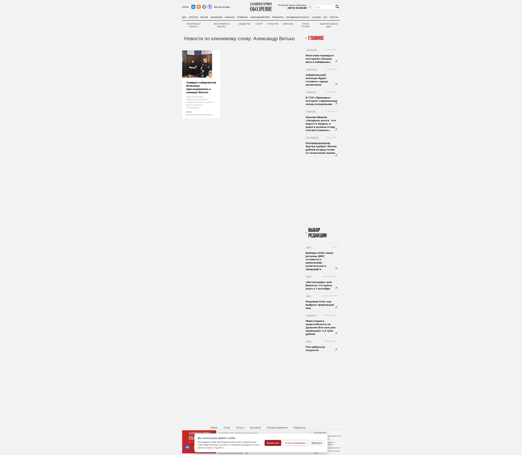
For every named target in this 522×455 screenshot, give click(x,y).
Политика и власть (193, 25)
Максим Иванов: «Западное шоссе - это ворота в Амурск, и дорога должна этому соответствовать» (321, 124)
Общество (244, 24)
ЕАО (325, 17)
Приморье (242, 17)
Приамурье (278, 17)
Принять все (273, 443)
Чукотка (334, 17)
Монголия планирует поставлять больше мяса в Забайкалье (320, 59)
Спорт (259, 24)
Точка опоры (305, 25)
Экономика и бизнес (222, 25)
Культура (272, 24)
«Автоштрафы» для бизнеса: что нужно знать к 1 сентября (319, 285)
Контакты (255, 428)
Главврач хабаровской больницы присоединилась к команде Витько (201, 87)
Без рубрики (312, 138)
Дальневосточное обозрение (199, 114)
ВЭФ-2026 (288, 24)
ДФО (184, 17)
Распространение (277, 428)
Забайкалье (216, 17)
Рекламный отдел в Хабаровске (292, 5)
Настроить (317, 443)
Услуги (240, 428)
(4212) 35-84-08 (297, 8)
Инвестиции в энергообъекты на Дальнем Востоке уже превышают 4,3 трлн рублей (321, 328)
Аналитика (311, 316)
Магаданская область (298, 17)
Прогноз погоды (222, 6)
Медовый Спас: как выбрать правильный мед (320, 305)
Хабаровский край (260, 17)
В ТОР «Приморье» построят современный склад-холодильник (321, 101)
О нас (227, 428)
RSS (246, 453)
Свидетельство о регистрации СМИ (327, 452)
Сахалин (316, 17)
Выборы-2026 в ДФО (329, 25)
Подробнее (219, 448)
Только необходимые (295, 443)
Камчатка (230, 17)
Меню (214, 428)
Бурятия (193, 17)
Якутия (204, 17)
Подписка (299, 428)
